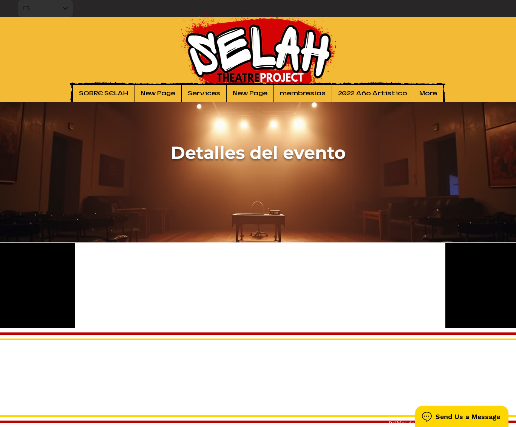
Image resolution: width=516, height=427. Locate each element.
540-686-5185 (426, 400)
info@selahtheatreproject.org (405, 408)
